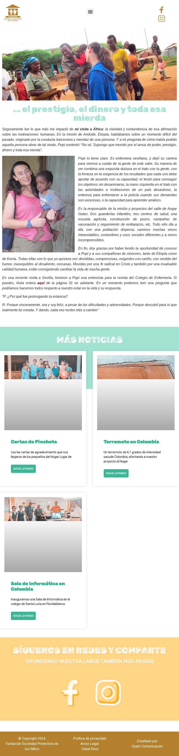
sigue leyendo (23, 468)
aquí (41, 283)
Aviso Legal (90, 744)
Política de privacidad (89, 738)
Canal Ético (89, 749)
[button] (90, 11)
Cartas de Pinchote (34, 441)
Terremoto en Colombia (131, 441)
